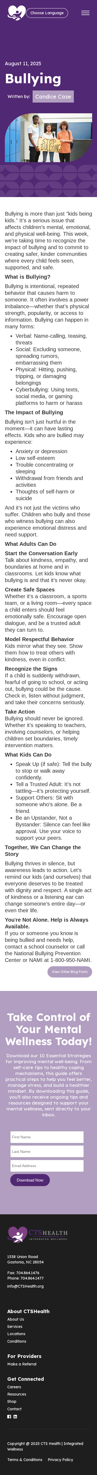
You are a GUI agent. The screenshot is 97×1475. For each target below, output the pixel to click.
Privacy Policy (60, 1459)
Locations (16, 1333)
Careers (14, 1387)
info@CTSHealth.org (25, 1286)
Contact (14, 1409)
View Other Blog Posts (70, 972)
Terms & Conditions (24, 1459)
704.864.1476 (27, 1272)
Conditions (16, 1341)
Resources (16, 1394)
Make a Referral (21, 1364)
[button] (47, 13)
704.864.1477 (32, 1278)
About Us (15, 1319)
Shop (11, 1401)
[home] (17, 13)
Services (14, 1326)
